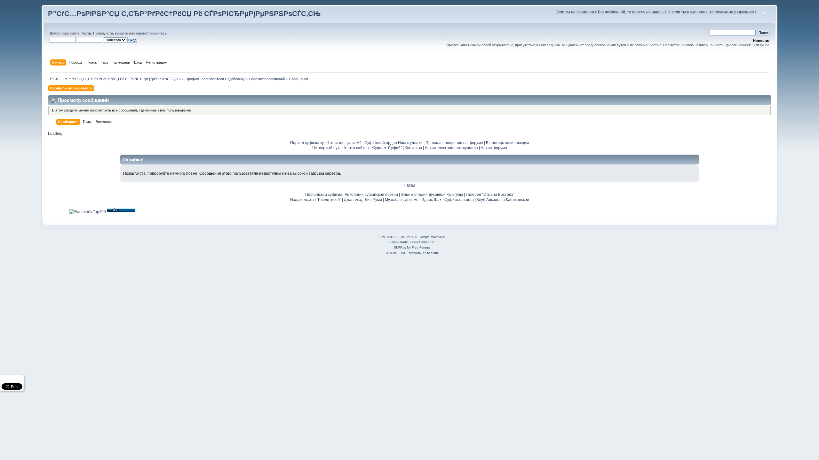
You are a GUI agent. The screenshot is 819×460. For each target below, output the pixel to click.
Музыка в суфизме (401, 199)
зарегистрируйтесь (151, 33)
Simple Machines (432, 237)
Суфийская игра (459, 199)
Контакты (413, 148)
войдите (121, 33)
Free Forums (421, 247)
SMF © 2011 (409, 237)
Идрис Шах (431, 199)
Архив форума (494, 148)
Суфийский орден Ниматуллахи (393, 143)
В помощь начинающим (507, 143)
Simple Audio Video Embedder (411, 242)
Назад (409, 185)
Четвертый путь (326, 148)
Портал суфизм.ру (307, 143)
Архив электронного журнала (451, 148)
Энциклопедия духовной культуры (432, 194)
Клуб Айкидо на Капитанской (503, 199)
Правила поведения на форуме (454, 143)
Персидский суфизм (323, 194)
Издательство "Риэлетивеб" (315, 199)
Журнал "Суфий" (386, 148)
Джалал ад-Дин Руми (363, 199)
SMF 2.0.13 (388, 237)
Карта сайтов (356, 148)
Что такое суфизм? (344, 143)
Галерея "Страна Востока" (490, 194)
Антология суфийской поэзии (371, 194)
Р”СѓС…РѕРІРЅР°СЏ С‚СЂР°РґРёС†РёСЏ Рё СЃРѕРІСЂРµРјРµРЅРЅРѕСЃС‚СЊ (184, 14)
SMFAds (400, 247)
